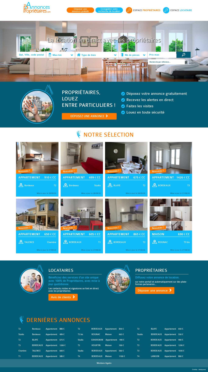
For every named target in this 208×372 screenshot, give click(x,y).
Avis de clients (61, 297)
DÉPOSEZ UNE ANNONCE (87, 116)
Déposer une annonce (153, 290)
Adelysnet (202, 369)
